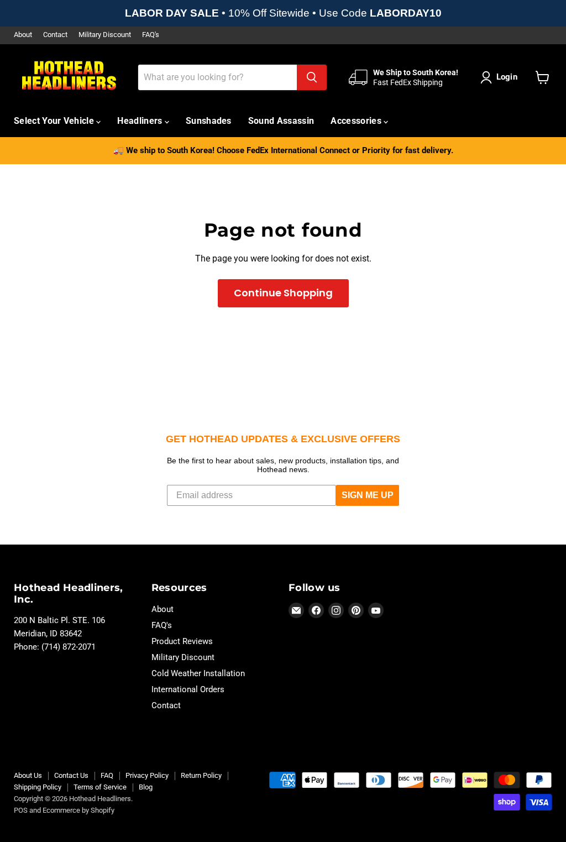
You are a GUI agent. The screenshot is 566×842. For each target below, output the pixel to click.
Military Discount (104, 35)
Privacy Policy (147, 775)
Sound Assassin (281, 121)
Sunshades (209, 121)
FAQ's (150, 35)
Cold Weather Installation (198, 673)
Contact (55, 35)
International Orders (187, 689)
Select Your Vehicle (55, 121)
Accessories (357, 121)
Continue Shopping (283, 293)
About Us (28, 775)
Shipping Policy (37, 787)
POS (21, 810)
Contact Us (71, 775)
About (23, 35)
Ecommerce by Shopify (78, 810)
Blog (146, 787)
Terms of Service (100, 787)
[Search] (312, 77)
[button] (501, 77)
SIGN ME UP (368, 495)
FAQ (107, 775)
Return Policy (201, 775)
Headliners (141, 121)
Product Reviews (182, 641)
